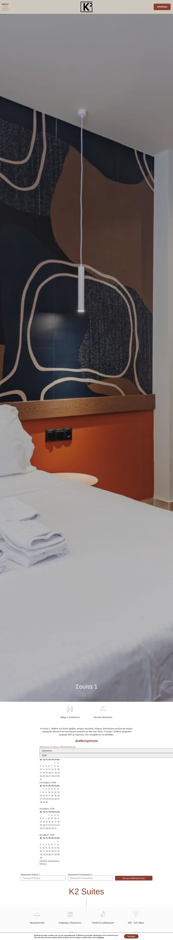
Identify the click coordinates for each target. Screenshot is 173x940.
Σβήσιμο (43, 864)
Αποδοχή (131, 936)
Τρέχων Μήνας (59, 747)
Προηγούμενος (46, 747)
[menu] (5, 8)
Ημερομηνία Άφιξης (30, 874)
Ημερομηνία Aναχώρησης (80, 874)
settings (100, 937)
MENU (5, 4)
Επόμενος (71, 747)
